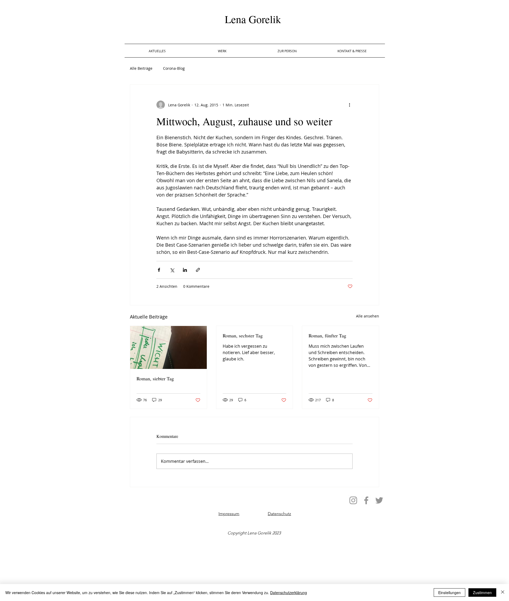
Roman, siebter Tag (155, 378)
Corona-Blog (174, 68)
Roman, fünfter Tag (327, 335)
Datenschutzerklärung (288, 592)
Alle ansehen (367, 316)
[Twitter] (379, 500)
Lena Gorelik (253, 19)
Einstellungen (449, 592)
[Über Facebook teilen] (158, 269)
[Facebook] (366, 500)
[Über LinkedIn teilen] (184, 269)
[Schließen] (502, 592)
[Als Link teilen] (197, 269)
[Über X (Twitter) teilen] (171, 269)
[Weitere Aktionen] (349, 105)
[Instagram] (353, 500)
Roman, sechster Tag (243, 335)
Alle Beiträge (141, 68)
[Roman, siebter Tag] (168, 347)
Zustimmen (482, 592)
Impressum (228, 513)
